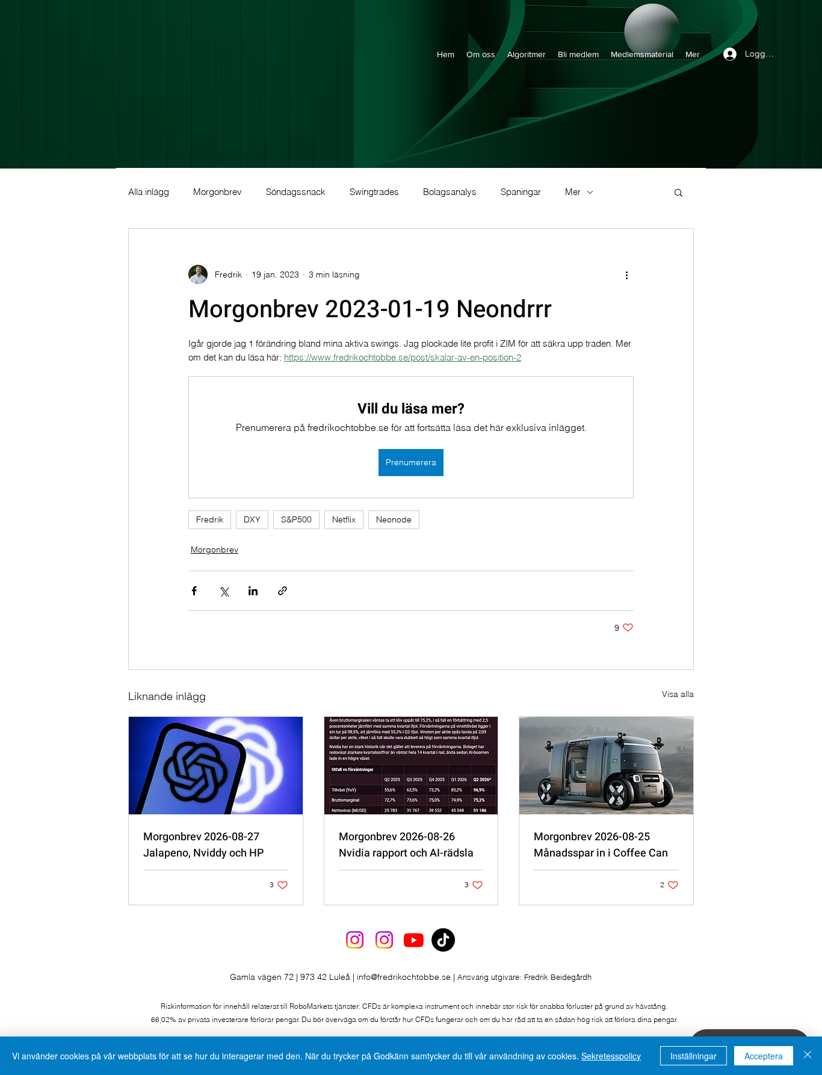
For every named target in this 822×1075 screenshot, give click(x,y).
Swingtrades (374, 192)
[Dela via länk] (282, 590)
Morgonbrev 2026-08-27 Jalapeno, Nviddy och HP (203, 845)
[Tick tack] (443, 940)
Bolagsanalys (450, 192)
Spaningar (521, 192)
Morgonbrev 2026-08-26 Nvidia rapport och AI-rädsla (406, 845)
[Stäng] (807, 1055)
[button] (678, 192)
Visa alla (678, 694)
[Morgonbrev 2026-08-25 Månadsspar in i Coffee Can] (606, 765)
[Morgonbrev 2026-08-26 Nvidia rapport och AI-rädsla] (411, 765)
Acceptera (763, 1056)
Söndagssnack (296, 192)
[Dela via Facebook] (194, 590)
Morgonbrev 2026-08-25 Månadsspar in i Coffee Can (601, 845)
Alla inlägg (148, 192)
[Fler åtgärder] (626, 274)
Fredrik (209, 519)
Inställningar (693, 1056)
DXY (252, 519)
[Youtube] (413, 940)
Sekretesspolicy (611, 1056)
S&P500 (296, 519)
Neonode (394, 519)
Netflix (344, 519)
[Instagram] (354, 940)
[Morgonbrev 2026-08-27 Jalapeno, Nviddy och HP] (216, 765)
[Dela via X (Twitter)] (223, 590)
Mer (573, 192)
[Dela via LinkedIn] (253, 590)
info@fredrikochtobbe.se (404, 976)
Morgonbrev (217, 192)
